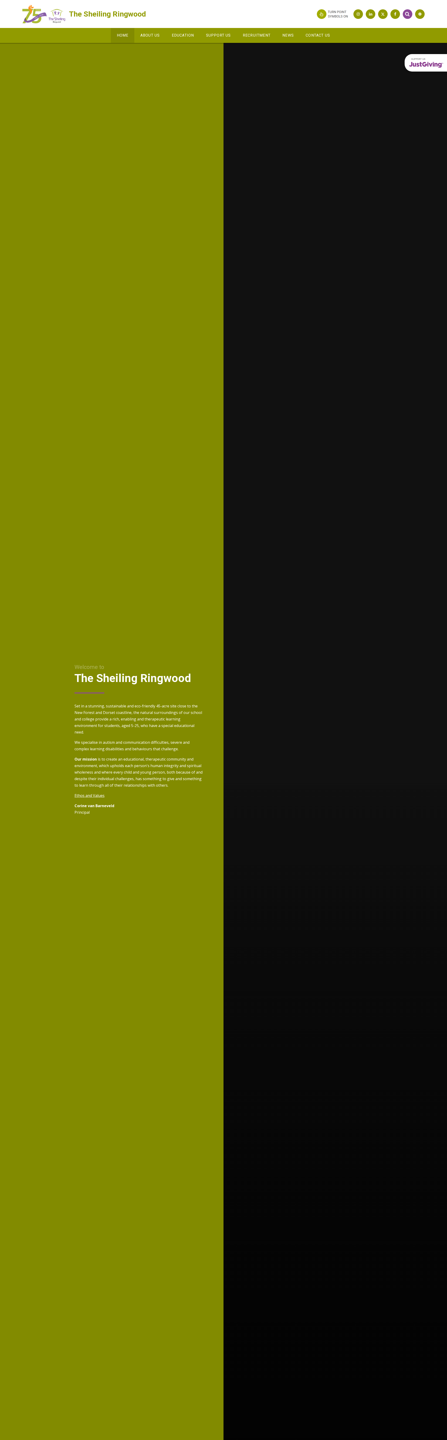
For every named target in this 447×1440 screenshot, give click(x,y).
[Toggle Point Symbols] (333, 14)
